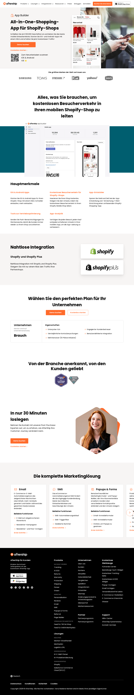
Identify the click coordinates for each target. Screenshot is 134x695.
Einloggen (77, 4)
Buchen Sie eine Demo (102, 4)
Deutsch (16, 676)
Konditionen (30, 684)
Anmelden (87, 4)
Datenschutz (15, 684)
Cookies (53, 684)
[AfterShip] (10, 3)
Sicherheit (43, 684)
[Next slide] (129, 512)
